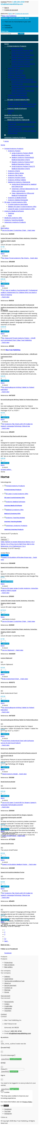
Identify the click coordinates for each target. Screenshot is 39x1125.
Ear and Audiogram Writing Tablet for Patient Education (19, 400)
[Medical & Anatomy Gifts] (13, 510)
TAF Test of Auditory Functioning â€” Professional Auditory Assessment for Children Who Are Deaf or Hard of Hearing (19, 307)
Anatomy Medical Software (15, 109)
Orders (6, 1004)
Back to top (6, 945)
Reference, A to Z (7, 546)
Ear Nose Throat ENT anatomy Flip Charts (14, 266)
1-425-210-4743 (18, 2)
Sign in (6, 8)
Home (3, 145)
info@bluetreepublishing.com (12, 4)
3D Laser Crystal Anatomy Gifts (17, 100)
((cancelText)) (5, 1059)
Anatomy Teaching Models (13, 118)
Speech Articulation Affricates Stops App (14, 567)
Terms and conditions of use (14, 981)
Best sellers (8, 967)
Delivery (7, 977)
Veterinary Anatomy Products (15, 138)
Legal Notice (8, 979)
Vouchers (7, 1011)
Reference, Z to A (19, 546)
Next (6, 941)
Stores (6, 992)
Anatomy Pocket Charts (16, 75)
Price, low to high (16, 544)
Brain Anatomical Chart (9, 687)
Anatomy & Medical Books (17, 95)
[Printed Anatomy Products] (14, 486)
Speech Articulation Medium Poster (12, 872)
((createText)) (13, 1071)
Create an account (11, 10)
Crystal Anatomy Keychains (18, 102)
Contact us (8, 988)
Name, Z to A (5, 544)
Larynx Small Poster (7, 843)
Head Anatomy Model (8, 782)
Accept (6, 1105)
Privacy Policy (27, 1102)
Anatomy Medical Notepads (18, 97)
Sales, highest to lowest (9, 542)
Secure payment (10, 985)
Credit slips (8, 1006)
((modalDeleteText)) (15, 1059)
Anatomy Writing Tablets (17, 77)
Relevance (4, 539)
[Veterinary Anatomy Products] (15, 526)
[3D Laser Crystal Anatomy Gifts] (16, 494)
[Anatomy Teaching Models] (14, 518)
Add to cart (5, 251)
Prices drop (8, 963)
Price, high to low (28, 544)
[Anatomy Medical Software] (14, 502)
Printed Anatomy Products (15, 46)
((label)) (4, 1069)
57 (5, 939)
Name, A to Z (30, 542)
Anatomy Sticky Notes (16, 71)
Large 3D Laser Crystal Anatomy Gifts (21, 106)
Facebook (8, 953)
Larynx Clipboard (6, 658)
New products (9, 965)
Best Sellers (5, 228)
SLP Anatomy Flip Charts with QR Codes (14, 436)
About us (7, 983)
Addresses (8, 1008)
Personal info (9, 1002)
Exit (2, 1105)
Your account (5, 996)
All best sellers (6, 470)
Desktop (11, 111)
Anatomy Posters (15, 48)
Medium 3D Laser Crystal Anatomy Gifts (22, 104)
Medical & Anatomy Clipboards (20, 80)
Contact (4, 2)
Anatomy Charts (14, 68)
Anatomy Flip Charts (15, 73)
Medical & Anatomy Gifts (13, 115)
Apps (10, 113)
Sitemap (7, 990)
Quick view (30, 230)
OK (2, 226)
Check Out (5, 31)
